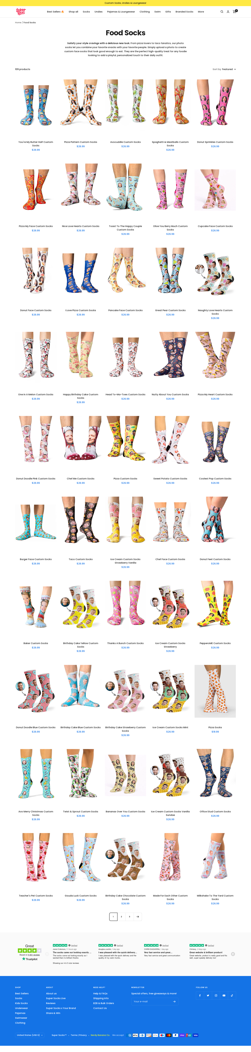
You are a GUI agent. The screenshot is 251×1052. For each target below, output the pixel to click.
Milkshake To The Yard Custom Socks (215, 897)
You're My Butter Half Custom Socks (35, 143)
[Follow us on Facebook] (200, 996)
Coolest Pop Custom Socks (215, 478)
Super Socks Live (56, 998)
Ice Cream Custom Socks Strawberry (170, 645)
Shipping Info (101, 998)
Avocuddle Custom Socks (125, 142)
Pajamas (20, 1013)
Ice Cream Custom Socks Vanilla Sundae (170, 813)
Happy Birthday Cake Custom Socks (80, 396)
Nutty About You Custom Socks (170, 394)
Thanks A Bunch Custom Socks (125, 643)
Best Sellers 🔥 (55, 11)
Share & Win (53, 1013)
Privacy (83, 1035)
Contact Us (100, 1008)
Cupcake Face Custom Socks (215, 226)
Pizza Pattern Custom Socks (80, 142)
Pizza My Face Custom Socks (36, 226)
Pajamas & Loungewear (121, 11)
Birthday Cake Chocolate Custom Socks (125, 897)
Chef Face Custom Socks (170, 559)
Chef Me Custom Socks (80, 478)
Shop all (73, 11)
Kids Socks (21, 1003)
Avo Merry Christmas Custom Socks (35, 813)
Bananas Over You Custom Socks (125, 811)
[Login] (228, 11)
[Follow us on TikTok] (232, 996)
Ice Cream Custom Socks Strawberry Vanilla (125, 561)
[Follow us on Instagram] (216, 996)
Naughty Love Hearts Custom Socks (215, 312)
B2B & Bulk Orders (103, 1003)
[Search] (222, 11)
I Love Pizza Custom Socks (80, 310)
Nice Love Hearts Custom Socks (80, 226)
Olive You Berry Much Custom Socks (170, 228)
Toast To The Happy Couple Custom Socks (125, 228)
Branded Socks (184, 11)
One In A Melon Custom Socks (35, 394)
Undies (99, 11)
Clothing (145, 11)
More (201, 11)
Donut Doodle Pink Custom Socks (35, 478)
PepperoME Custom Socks (215, 643)
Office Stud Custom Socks (215, 811)
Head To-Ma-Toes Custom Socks (125, 394)
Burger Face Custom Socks (36, 559)
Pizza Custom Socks (125, 478)
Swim (157, 11)
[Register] (174, 1002)
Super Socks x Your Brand (61, 1008)
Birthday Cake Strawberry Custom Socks (125, 729)
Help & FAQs (100, 993)
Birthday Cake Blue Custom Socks (81, 727)
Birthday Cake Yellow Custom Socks (80, 645)
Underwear (21, 1008)
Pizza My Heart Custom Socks (215, 394)
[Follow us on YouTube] (224, 996)
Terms (74, 1035)
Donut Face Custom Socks (35, 310)
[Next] (138, 917)
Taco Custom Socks (81, 559)
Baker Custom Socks (36, 643)
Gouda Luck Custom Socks (81, 895)
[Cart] (234, 11)
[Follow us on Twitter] (208, 996)
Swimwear (21, 1018)
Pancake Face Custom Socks (125, 310)
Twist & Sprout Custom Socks (80, 811)
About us (51, 993)
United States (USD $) (28, 1035)
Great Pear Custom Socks (170, 310)
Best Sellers (22, 993)
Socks (86, 11)
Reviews (50, 1003)
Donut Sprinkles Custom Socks (215, 142)
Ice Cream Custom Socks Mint (170, 727)
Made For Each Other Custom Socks (170, 897)
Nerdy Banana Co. (101, 1035)
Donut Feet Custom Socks (215, 559)
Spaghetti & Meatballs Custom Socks (170, 143)
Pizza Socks (215, 727)
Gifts (168, 11)
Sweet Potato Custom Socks (170, 478)
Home (18, 22)
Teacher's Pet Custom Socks (36, 895)
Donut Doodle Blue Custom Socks (35, 727)
